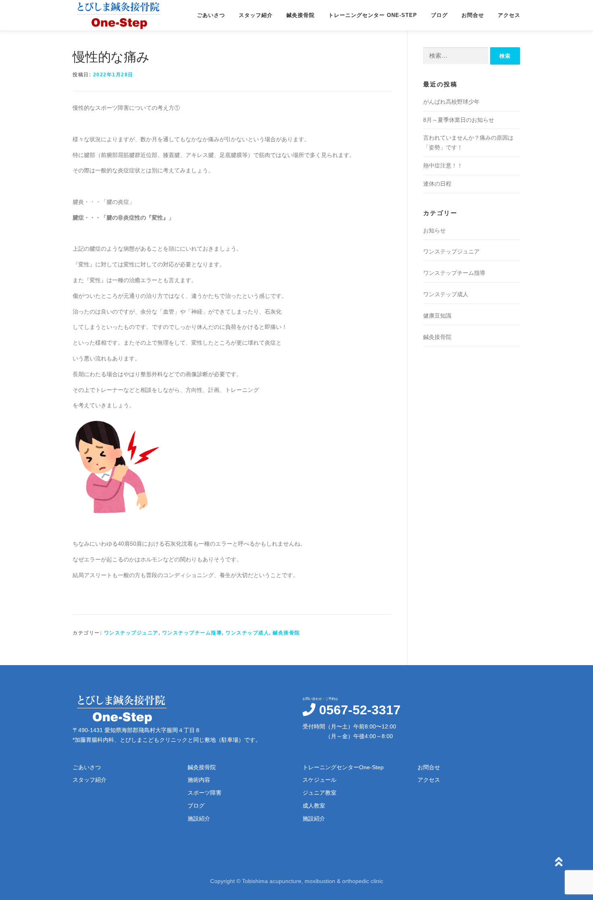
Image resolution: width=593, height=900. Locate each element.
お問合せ (472, 15)
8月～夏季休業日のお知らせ (458, 120)
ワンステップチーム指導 (192, 633)
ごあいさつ (211, 15)
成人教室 (314, 805)
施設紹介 (199, 818)
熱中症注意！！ (443, 165)
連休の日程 (437, 183)
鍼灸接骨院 (300, 15)
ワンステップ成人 (247, 633)
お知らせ (434, 230)
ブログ (439, 15)
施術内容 (199, 780)
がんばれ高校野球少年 (451, 101)
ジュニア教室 (319, 792)
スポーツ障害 (204, 792)
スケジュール (319, 780)
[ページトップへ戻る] (559, 862)
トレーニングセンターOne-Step (343, 767)
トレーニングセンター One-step (372, 15)
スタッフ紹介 (256, 15)
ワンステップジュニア (131, 633)
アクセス (509, 15)
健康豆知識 (437, 315)
